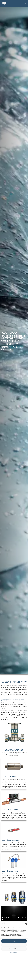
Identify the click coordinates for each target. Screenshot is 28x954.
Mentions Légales (13, 952)
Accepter (14, 941)
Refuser (14, 945)
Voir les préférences (14, 949)
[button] (26, 924)
